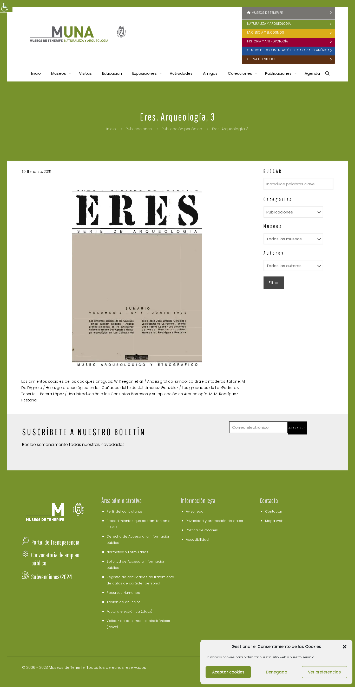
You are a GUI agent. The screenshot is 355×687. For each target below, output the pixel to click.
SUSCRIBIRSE (297, 428)
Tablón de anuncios (124, 602)
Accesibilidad (197, 539)
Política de (202, 530)
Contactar (273, 511)
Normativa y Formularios (127, 552)
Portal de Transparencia (55, 542)
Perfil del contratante (124, 511)
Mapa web (274, 520)
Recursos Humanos (123, 592)
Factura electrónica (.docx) (129, 611)
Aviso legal (195, 511)
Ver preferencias (324, 672)
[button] (344, 646)
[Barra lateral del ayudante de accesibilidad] (6, 6)
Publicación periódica (182, 128)
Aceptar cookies (228, 672)
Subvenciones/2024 (51, 577)
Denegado (276, 672)
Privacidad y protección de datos (214, 520)
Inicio (111, 128)
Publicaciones (139, 128)
